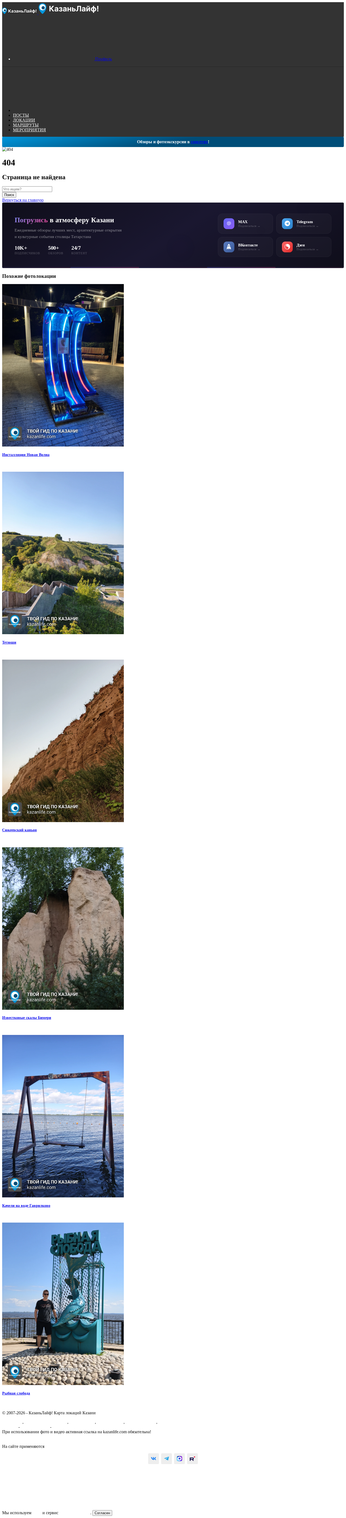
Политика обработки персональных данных (43, 1441)
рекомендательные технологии (73, 1446)
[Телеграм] (166, 1458)
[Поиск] (53, 110)
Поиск (9, 195)
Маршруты (12, 1422)
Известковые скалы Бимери (26, 1018)
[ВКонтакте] (153, 1458)
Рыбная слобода (16, 1393)
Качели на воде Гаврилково (26, 1206)
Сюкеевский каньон (19, 830)
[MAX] (179, 1458)
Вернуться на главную (23, 200)
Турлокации (169, 1422)
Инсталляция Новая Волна (25, 455)
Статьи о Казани (141, 1422)
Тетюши (9, 642)
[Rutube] (192, 1458)
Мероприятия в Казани (46, 1422)
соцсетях (199, 141)
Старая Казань (110, 1422)
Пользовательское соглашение (30, 1436)
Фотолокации (82, 1422)
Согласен (102, 1513)
